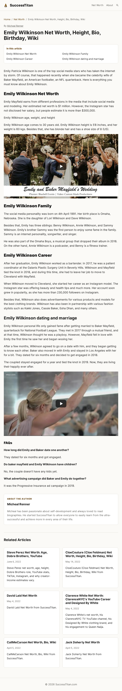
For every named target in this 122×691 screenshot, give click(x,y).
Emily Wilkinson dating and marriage (83, 58)
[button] (61, 166)
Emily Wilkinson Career (20, 58)
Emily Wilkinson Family (75, 53)
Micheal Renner (15, 25)
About (109, 5)
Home (7, 19)
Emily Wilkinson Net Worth (22, 53)
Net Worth (97, 5)
